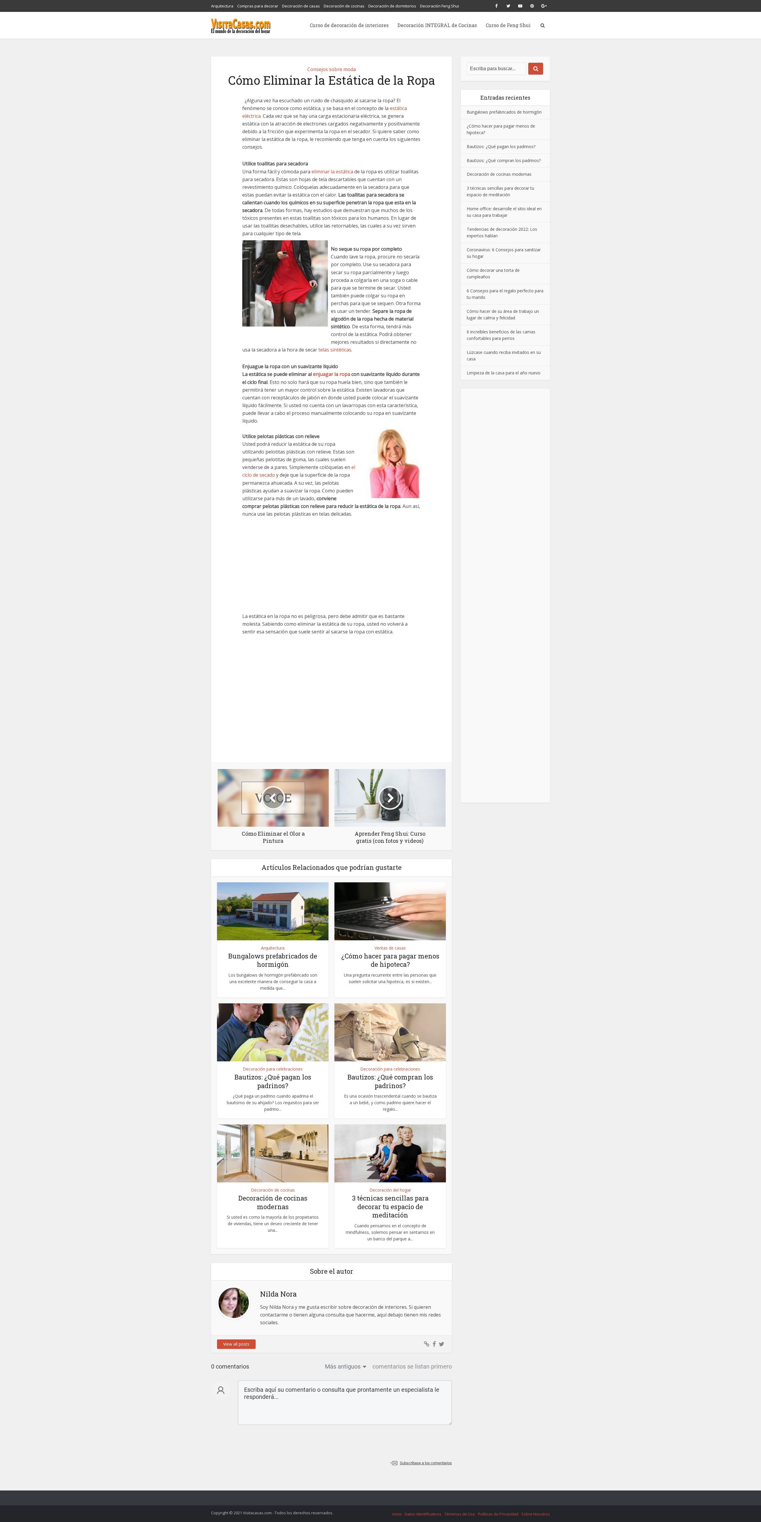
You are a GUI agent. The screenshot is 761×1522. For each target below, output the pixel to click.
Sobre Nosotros (535, 1514)
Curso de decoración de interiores (349, 25)
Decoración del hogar (390, 1190)
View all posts (236, 1344)
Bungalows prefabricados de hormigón (272, 960)
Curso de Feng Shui (508, 25)
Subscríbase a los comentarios (426, 1463)
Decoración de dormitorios (392, 6)
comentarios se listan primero (412, 1366)
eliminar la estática (332, 171)
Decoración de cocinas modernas (272, 1202)
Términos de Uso (459, 1514)
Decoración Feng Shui (439, 6)
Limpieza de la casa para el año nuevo (503, 373)
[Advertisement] (331, 568)
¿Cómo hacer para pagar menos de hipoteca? (390, 960)
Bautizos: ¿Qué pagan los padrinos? (273, 1081)
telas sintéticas (334, 349)
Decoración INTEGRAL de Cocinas (437, 25)
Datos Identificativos (423, 1514)
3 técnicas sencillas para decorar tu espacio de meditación (390, 1206)
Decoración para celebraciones (273, 1069)
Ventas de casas (390, 948)
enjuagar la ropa (331, 374)
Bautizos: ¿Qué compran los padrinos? (390, 1081)
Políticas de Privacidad (498, 1514)
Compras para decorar (257, 6)
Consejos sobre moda (331, 69)
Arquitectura (222, 6)
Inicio (397, 1514)
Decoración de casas (301, 6)
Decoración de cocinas (344, 6)
